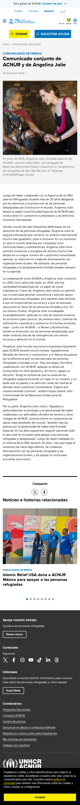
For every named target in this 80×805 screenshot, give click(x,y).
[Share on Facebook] (44, 492)
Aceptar (40, 797)
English (18, 11)
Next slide (73, 536)
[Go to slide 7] (50, 600)
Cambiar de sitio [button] (52, 3)
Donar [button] (68, 23)
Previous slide (7, 536)
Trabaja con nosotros (16, 745)
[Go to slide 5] (43, 600)
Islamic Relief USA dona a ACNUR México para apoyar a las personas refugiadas (35, 579)
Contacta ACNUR (14, 716)
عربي (63, 11)
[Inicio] (21, 21)
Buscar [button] (61, 23)
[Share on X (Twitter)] (35, 492)
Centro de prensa (14, 721)
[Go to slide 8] (54, 600)
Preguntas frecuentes (17, 710)
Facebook (13, 660)
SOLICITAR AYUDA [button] (55, 34)
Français (33, 11)
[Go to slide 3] (35, 600)
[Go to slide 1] (28, 600)
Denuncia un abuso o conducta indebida (29, 727)
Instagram (22, 660)
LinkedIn (48, 660)
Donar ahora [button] (14, 634)
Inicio (6, 44)
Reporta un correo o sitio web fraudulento (30, 733)
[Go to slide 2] (31, 600)
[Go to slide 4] (39, 600)
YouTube (30, 660)
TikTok (39, 660)
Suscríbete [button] (13, 690)
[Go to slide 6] (46, 600)
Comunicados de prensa (26, 44)
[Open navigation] (4, 21)
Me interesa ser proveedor (20, 739)
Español (49, 11)
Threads (56, 660)
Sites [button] (75, 23)
